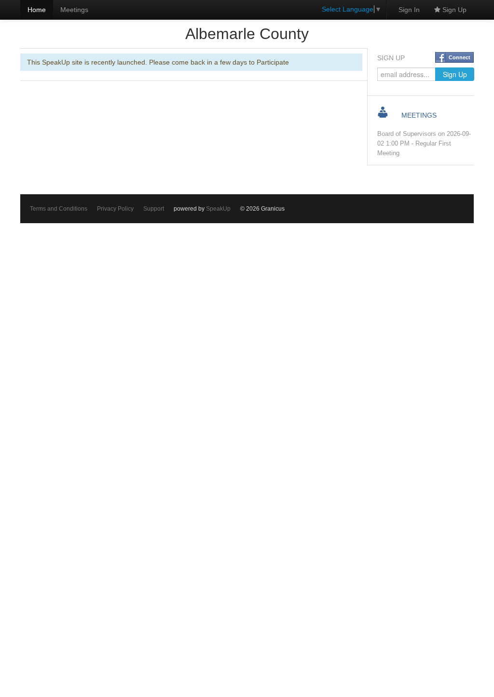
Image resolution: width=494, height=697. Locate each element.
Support (153, 208)
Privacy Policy (115, 208)
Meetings (74, 9)
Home (36, 9)
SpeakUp (218, 208)
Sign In (409, 9)
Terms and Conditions (58, 208)
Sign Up (453, 9)
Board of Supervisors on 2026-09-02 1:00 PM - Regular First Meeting (424, 144)
